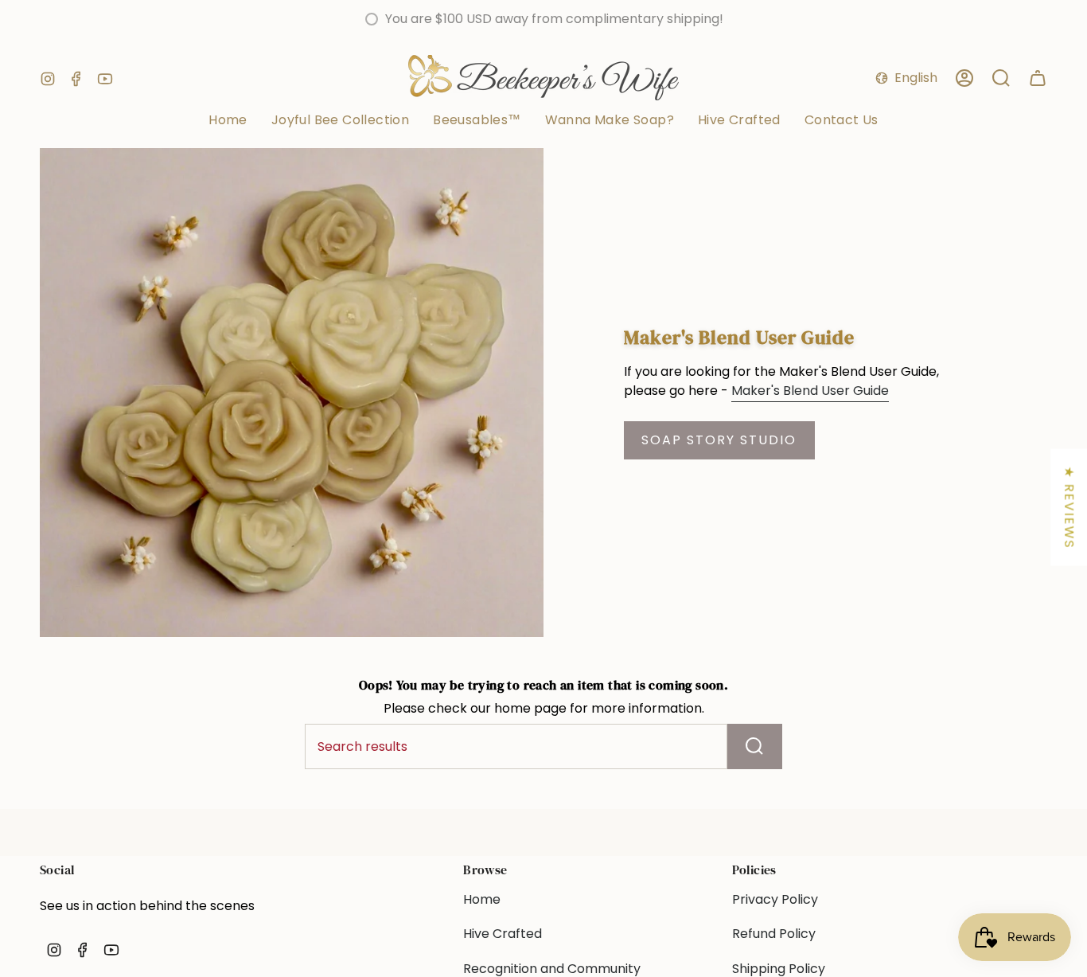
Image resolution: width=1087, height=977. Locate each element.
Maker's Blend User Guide (810, 390)
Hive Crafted (502, 933)
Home (482, 899)
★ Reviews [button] (1069, 507)
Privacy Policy (775, 899)
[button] (609, 120)
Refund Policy (774, 933)
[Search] (754, 746)
